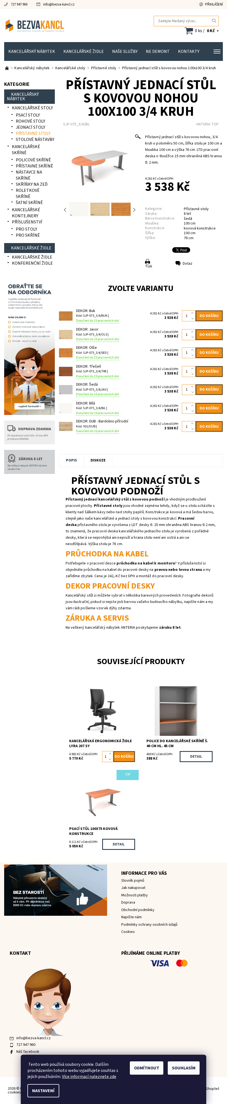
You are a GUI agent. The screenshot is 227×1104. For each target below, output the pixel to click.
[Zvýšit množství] (193, 313)
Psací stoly (28, 115)
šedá (188, 218)
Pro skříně (28, 235)
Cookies (128, 932)
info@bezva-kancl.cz (58, 4)
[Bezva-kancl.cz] (59, 25)
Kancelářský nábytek (31, 51)
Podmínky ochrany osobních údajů (149, 924)
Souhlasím (183, 1068)
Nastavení (43, 1091)
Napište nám (131, 917)
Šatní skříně (29, 203)
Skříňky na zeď (32, 184)
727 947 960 (19, 4)
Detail (196, 756)
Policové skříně (33, 160)
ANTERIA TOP (207, 124)
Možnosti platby (134, 895)
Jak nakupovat (133, 888)
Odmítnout (146, 1068)
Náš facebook (27, 1051)
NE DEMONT (158, 51)
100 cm (189, 223)
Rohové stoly (30, 121)
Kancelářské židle (83, 51)
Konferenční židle (32, 263)
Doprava (128, 902)
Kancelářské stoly (32, 108)
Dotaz (187, 263)
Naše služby (125, 51)
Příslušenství (27, 222)
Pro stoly (26, 229)
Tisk (148, 266)
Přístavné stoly (196, 209)
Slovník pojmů (132, 880)
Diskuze (98, 460)
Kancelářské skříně (26, 150)
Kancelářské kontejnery (26, 213)
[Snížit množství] (193, 318)
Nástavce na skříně (29, 175)
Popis (71, 460)
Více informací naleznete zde (89, 1077)
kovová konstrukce (200, 228)
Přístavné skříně (34, 166)
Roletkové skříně (28, 193)
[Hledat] (214, 21)
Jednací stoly (30, 127)
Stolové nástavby (35, 139)
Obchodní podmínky (137, 910)
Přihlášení (214, 4)
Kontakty (188, 51)
